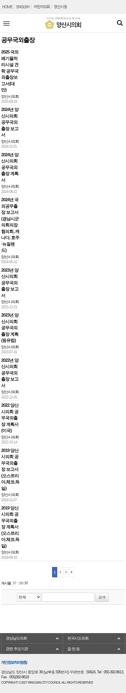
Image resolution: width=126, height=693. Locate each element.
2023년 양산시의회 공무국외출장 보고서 (9, 283)
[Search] (119, 23)
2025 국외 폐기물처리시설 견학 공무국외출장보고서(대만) (9, 71)
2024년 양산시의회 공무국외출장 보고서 (9, 122)
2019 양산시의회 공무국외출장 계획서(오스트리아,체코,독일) (10, 527)
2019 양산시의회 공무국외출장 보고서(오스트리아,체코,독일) (10, 469)
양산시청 (60, 6)
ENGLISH (22, 6)
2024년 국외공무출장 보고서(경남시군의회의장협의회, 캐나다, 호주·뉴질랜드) (10, 225)
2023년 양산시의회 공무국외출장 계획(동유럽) (9, 328)
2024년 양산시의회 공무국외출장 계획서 (9, 167)
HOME (7, 6)
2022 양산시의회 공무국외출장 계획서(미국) (9, 418)
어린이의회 (42, 6)
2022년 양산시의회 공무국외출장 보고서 (9, 373)
